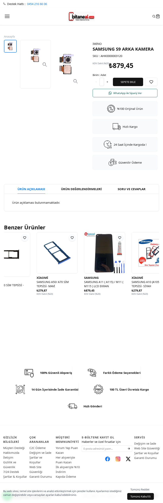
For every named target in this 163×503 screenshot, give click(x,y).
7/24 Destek (11, 472)
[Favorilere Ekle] (151, 82)
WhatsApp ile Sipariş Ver (127, 93)
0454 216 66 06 (37, 4)
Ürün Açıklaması (31, 189)
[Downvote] (107, 82)
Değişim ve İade (40, 453)
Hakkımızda (11, 453)
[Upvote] (96, 82)
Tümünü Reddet (139, 489)
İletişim (8, 457)
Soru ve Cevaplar (132, 189)
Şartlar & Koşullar (15, 476)
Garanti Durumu (40, 476)
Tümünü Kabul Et (140, 496)
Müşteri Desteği (14, 448)
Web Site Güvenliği (147, 448)
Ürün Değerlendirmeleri (81, 189)
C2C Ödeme (37, 448)
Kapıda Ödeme (66, 476)
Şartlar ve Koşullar (146, 453)
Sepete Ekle (128, 82)
